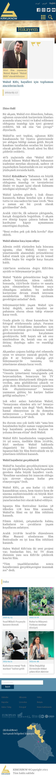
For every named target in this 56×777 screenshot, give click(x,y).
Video (39, 697)
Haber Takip (6, 707)
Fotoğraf (22, 707)
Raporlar (4, 702)
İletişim (40, 702)
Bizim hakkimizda (44, 707)
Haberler (4, 697)
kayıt (7, 687)
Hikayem (22, 697)
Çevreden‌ (23, 702)
